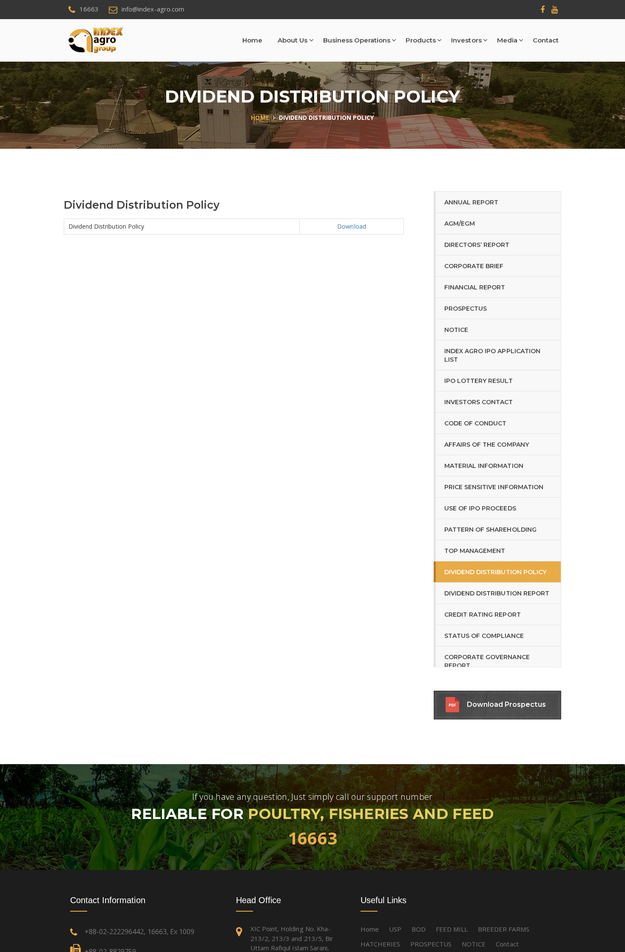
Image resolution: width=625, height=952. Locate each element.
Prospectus (465, 308)
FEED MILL (452, 929)
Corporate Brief (473, 266)
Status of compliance (484, 636)
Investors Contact (478, 402)
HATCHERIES (380, 944)
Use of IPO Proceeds (480, 508)
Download (351, 226)
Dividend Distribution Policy (495, 572)
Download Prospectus (506, 704)
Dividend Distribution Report (496, 593)
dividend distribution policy (326, 117)
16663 (313, 838)
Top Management (474, 551)
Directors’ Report (477, 245)
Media (507, 40)
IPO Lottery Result (478, 381)
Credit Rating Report (482, 614)
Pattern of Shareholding (490, 529)
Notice (456, 330)
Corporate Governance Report (487, 661)
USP (395, 929)
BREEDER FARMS (503, 929)
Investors (466, 40)
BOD (419, 929)
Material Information (483, 466)
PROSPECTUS (431, 944)
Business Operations (357, 40)
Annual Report (471, 202)
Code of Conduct (475, 423)
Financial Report (474, 287)
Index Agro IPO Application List (492, 355)
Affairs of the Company (486, 444)
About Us (292, 40)
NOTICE (474, 944)
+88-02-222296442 (114, 931)
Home (252, 40)
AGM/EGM (459, 223)
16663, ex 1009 (171, 931)
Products (421, 40)
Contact (546, 40)
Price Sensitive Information (493, 487)
